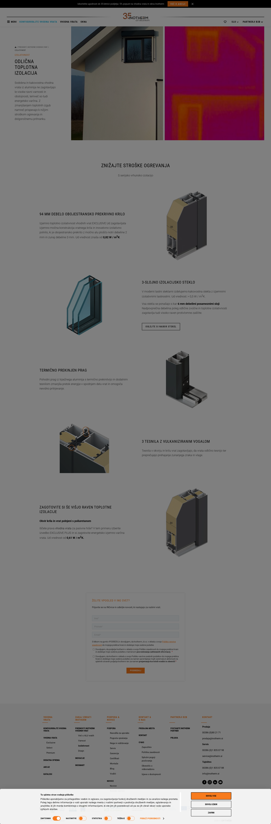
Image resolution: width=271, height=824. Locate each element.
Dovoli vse (211, 796)
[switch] (82, 818)
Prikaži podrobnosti (150, 818)
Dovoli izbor (211, 804)
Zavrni (211, 812)
